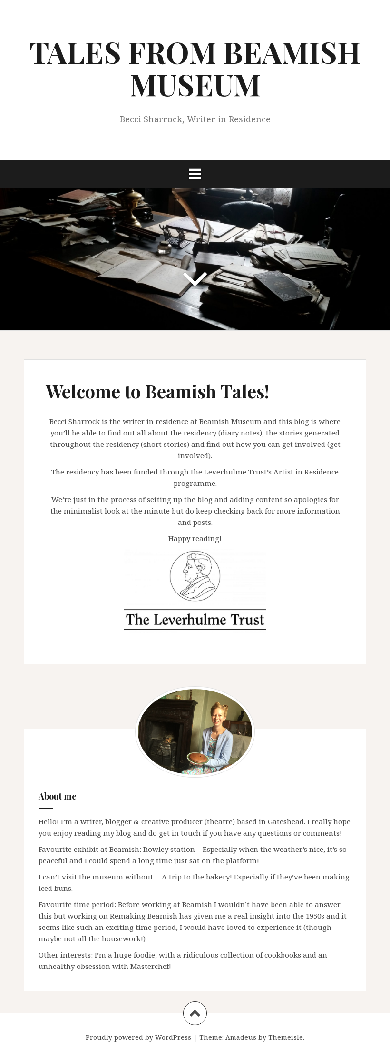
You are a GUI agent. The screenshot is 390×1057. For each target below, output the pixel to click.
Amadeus (240, 1037)
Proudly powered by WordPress (138, 1037)
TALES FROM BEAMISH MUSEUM (195, 68)
